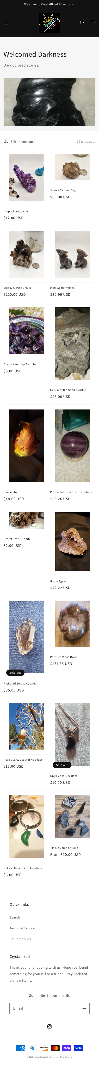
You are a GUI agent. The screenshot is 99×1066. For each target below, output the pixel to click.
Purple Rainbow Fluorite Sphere (71, 492)
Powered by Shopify (62, 1056)
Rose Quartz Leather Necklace (23, 759)
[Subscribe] (84, 1008)
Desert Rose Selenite (17, 539)
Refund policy (20, 939)
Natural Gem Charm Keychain (23, 868)
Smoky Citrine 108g (63, 190)
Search (15, 917)
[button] (6, 23)
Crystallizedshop (43, 1056)
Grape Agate (58, 581)
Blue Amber (11, 492)
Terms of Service (22, 928)
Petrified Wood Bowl (63, 657)
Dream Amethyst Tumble (20, 364)
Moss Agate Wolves (62, 287)
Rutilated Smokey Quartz (20, 683)
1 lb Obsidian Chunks (64, 848)
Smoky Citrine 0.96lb (17, 287)
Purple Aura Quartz (16, 211)
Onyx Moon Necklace (64, 776)
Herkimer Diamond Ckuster (68, 390)
